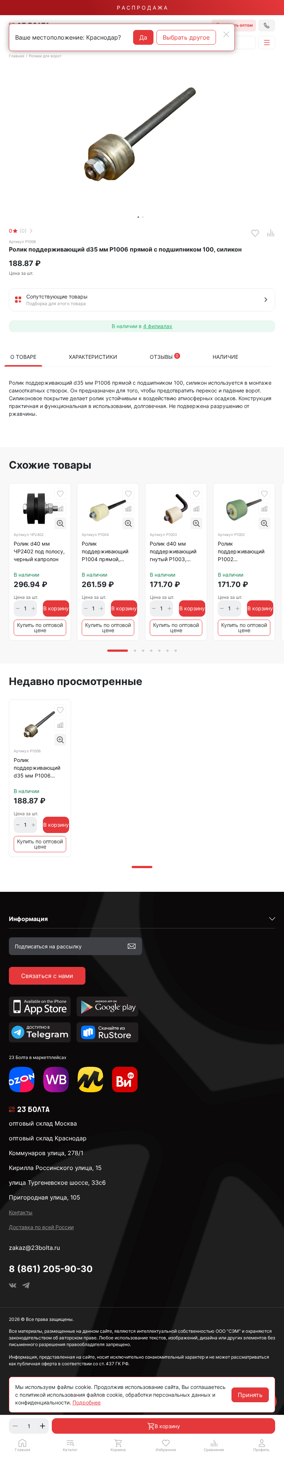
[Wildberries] (56, 1079)
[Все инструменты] (125, 1079)
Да (143, 37)
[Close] (226, 34)
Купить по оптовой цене (40, 627)
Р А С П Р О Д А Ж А (142, 7)
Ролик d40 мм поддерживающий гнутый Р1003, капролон (173, 552)
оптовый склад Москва (43, 1123)
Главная (16, 56)
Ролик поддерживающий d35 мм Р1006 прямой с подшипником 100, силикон (37, 769)
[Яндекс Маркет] (90, 1079)
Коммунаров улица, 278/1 (46, 1153)
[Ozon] (21, 1079)
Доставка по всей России (41, 1227)
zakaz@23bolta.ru (34, 1247)
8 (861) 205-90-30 (51, 1269)
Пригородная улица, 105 (44, 1197)
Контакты (21, 1212)
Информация (28, 919)
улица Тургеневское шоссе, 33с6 (57, 1182)
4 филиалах (157, 326)
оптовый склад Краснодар (48, 1138)
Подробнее (86, 1402)
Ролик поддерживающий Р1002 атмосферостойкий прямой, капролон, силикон (242, 552)
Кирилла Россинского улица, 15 (55, 1167)
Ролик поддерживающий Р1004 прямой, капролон (105, 552)
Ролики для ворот (45, 56)
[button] (70, 1445)
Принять (250, 1395)
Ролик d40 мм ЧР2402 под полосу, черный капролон (39, 551)
